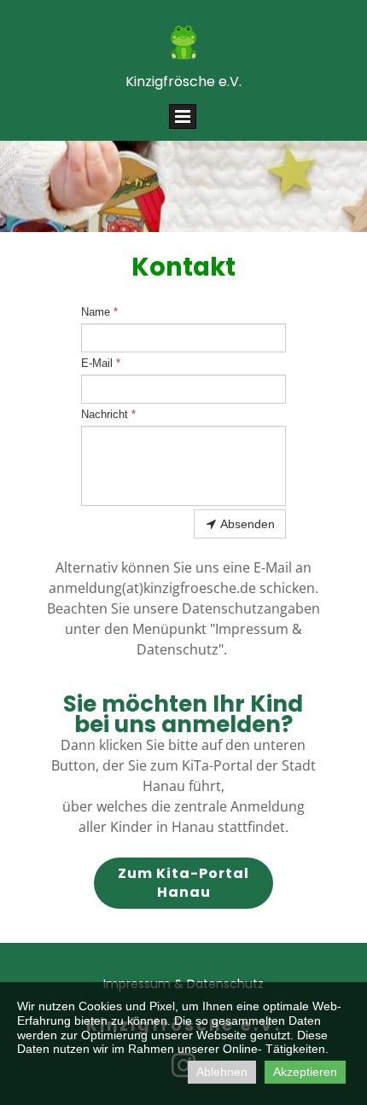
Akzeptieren (305, 1072)
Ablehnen (222, 1072)
